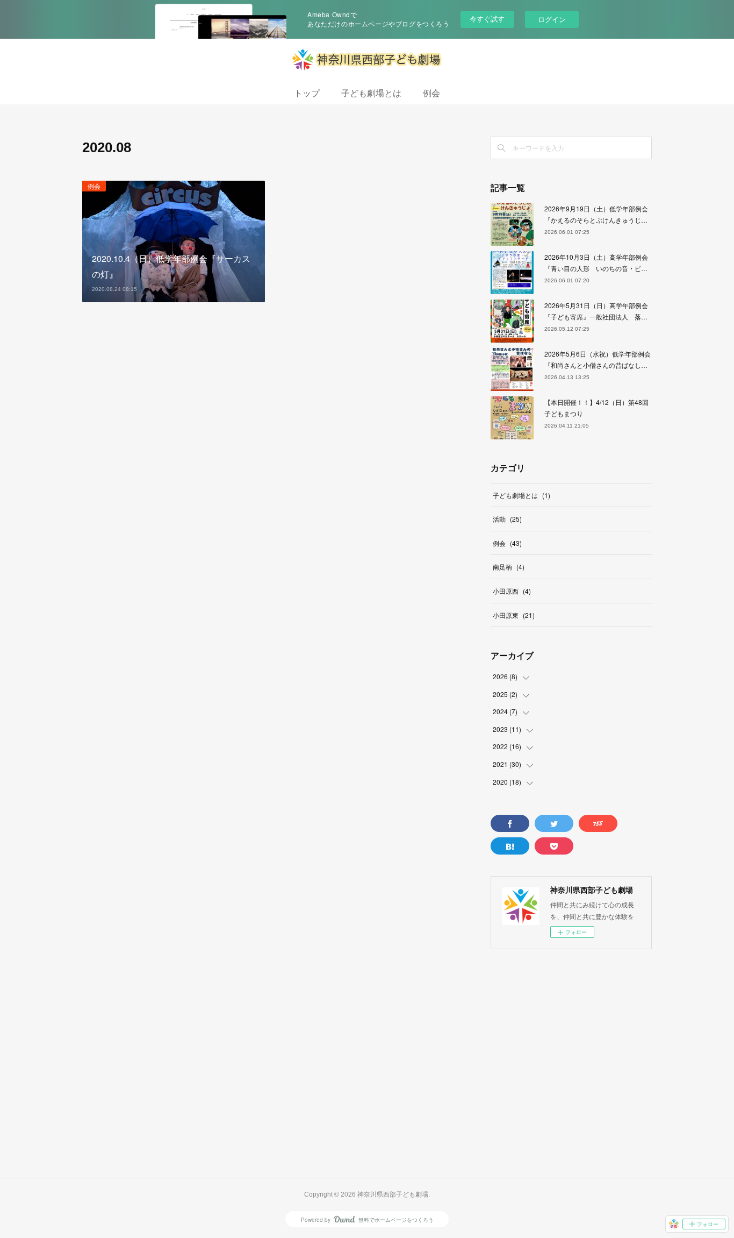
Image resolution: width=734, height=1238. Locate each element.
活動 (507, 518)
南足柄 (508, 566)
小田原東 (514, 615)
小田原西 (512, 590)
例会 (431, 93)
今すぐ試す (487, 18)
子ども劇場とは (371, 93)
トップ (307, 93)
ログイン (552, 19)
